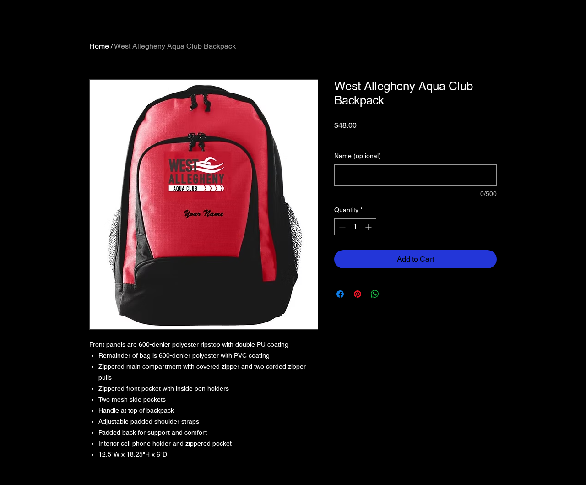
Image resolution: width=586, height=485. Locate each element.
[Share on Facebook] (340, 294)
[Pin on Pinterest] (357, 294)
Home (99, 46)
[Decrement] (341, 227)
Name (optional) (357, 155)
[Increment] (369, 227)
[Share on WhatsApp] (374, 294)
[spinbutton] (355, 227)
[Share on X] (392, 294)
